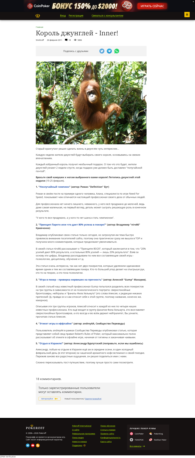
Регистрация (76, 15)
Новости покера (79, 441)
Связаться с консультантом (107, 15)
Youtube (33, 445)
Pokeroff (37, 15)
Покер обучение (107, 426)
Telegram (28, 445)
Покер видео (78, 437)
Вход (63, 15)
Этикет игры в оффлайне (56, 323)
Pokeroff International (81, 426)
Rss (38, 445)
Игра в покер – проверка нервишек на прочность (70, 279)
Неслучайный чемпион (54, 186)
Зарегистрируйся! (93, 398)
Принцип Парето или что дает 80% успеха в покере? (72, 224)
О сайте (75, 430)
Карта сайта (106, 441)
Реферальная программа (83, 433)
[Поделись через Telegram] (109, 51)
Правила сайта (107, 433)
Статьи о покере (107, 430)
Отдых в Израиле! (51, 343)
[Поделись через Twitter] (101, 51)
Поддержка (77, 445)
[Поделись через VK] (94, 51)
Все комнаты (135, 446)
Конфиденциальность (110, 437)
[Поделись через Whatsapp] (116, 51)
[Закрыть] (193, 1)
